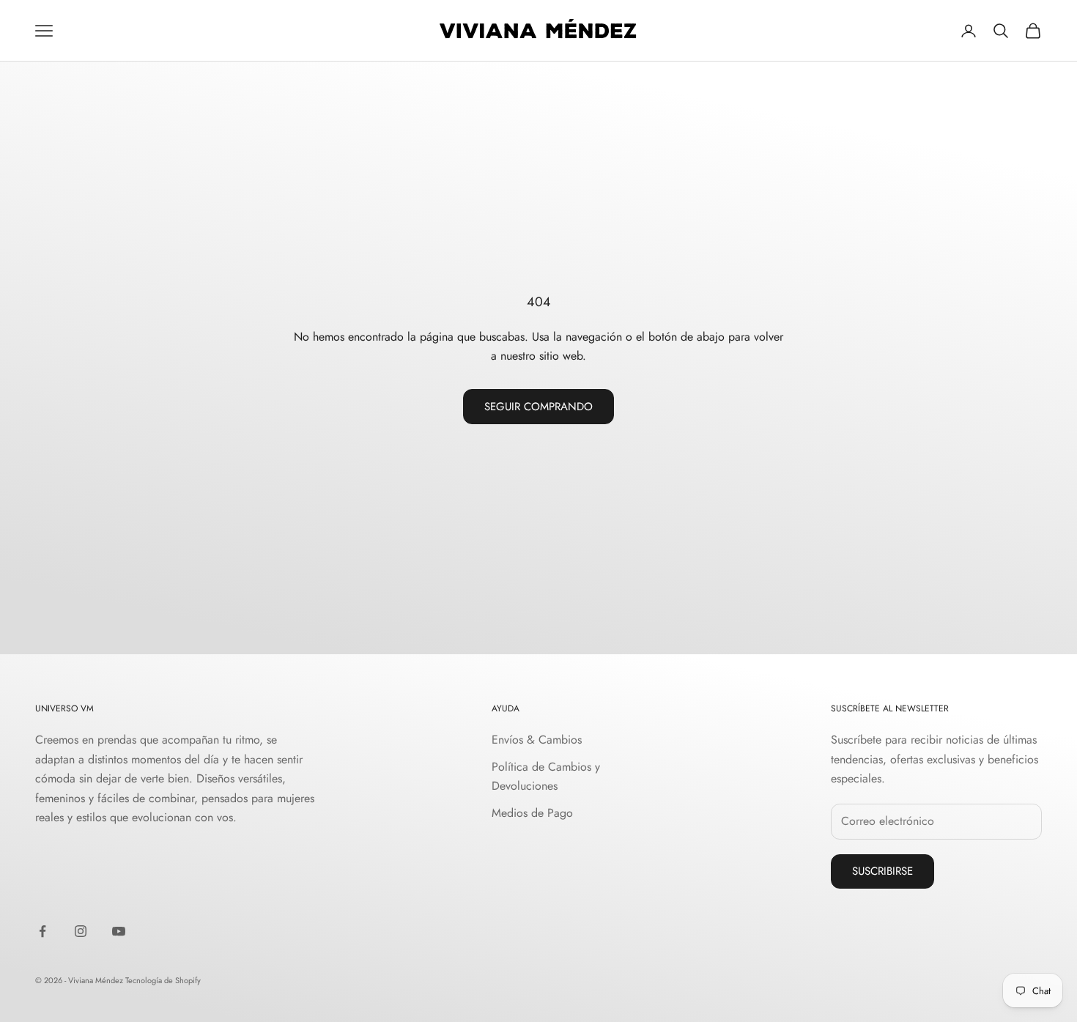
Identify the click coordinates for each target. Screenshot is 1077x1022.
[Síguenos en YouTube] (118, 931)
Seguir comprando (538, 407)
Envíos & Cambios (537, 739)
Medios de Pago (532, 812)
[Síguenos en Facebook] (42, 931)
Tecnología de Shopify (163, 980)
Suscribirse (882, 871)
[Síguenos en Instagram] (80, 931)
